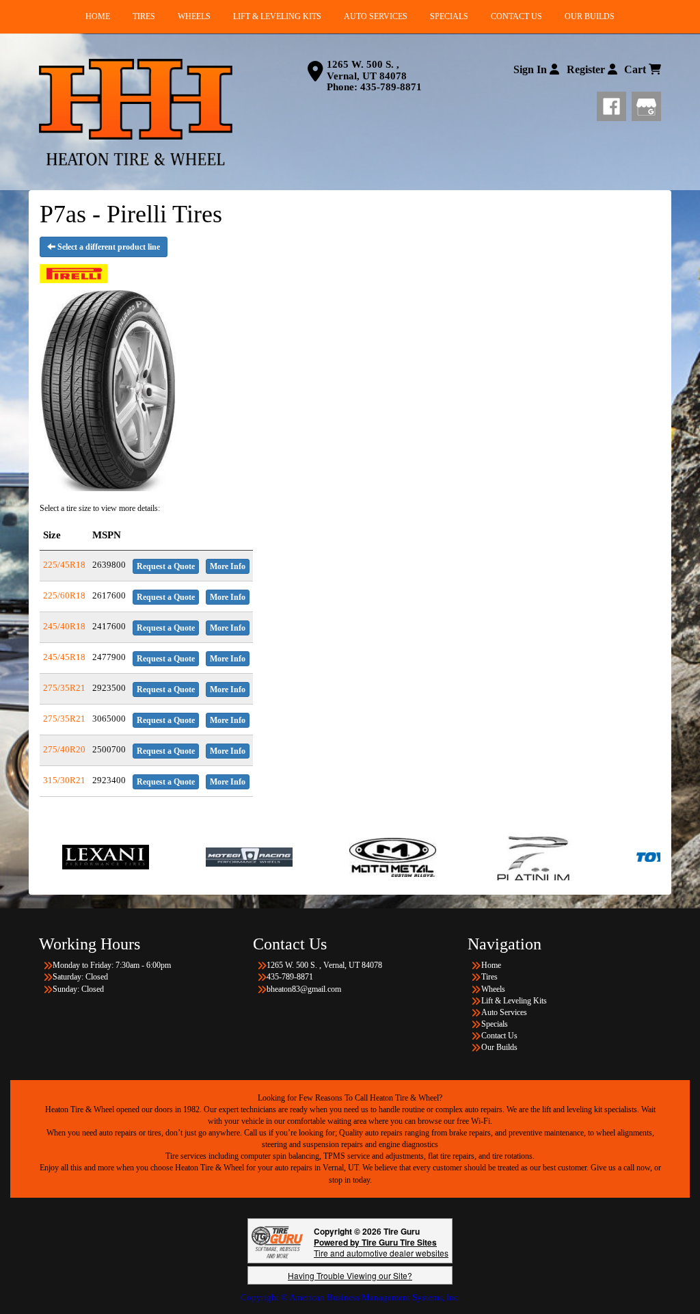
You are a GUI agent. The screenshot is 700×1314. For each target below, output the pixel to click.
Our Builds (499, 1047)
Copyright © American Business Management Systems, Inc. (350, 1297)
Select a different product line (107, 247)
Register (587, 69)
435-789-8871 (391, 86)
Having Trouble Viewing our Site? (350, 1275)
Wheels (493, 989)
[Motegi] (191, 856)
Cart (636, 69)
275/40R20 (64, 749)
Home (491, 965)
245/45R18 (64, 657)
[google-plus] (646, 104)
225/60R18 (64, 595)
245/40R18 (64, 626)
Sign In (531, 69)
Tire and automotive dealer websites (381, 1247)
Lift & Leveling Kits (514, 1001)
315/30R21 (64, 780)
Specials (494, 1024)
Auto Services (504, 1012)
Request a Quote (166, 566)
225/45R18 (64, 565)
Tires (489, 977)
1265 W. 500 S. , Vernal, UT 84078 (367, 70)
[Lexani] (48, 856)
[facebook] (614, 104)
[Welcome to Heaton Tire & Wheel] (135, 112)
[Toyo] (622, 856)
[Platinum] (478, 856)
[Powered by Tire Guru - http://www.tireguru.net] (277, 1241)
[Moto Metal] (335, 856)
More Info (227, 566)
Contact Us (499, 1035)
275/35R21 (64, 688)
